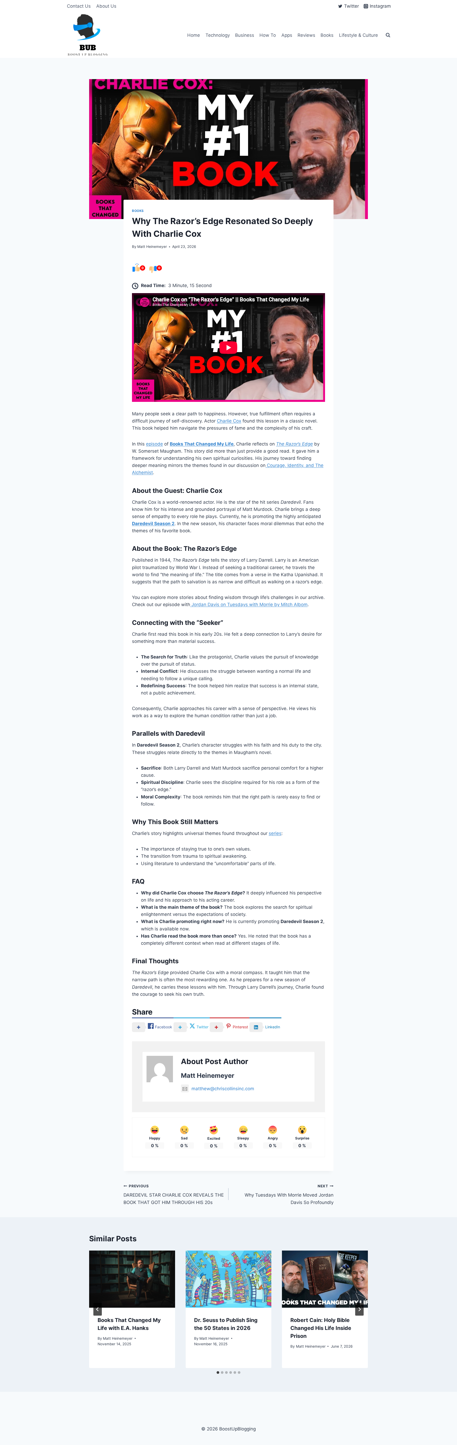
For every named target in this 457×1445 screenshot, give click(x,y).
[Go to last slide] (97, 1309)
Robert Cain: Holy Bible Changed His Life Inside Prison (320, 1328)
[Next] (359, 1309)
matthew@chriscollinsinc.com (222, 1088)
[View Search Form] (388, 35)
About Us (106, 6)
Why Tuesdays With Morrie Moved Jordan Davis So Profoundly (289, 1194)
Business (244, 35)
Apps (286, 35)
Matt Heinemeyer (152, 246)
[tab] (218, 1372)
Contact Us (79, 6)
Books (327, 35)
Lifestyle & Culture (358, 35)
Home (193, 35)
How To (267, 35)
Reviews (306, 35)
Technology (217, 35)
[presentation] (132, 1279)
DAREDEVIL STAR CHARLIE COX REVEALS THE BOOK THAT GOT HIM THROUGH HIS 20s (174, 1194)
